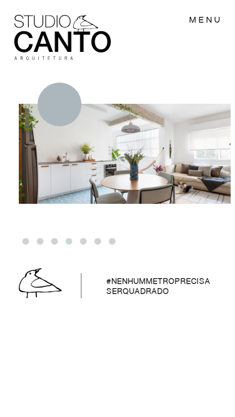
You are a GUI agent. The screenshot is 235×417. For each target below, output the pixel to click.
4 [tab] (68, 242)
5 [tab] (83, 242)
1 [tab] (25, 242)
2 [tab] (39, 242)
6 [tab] (97, 242)
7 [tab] (111, 242)
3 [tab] (54, 242)
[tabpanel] (125, 143)
